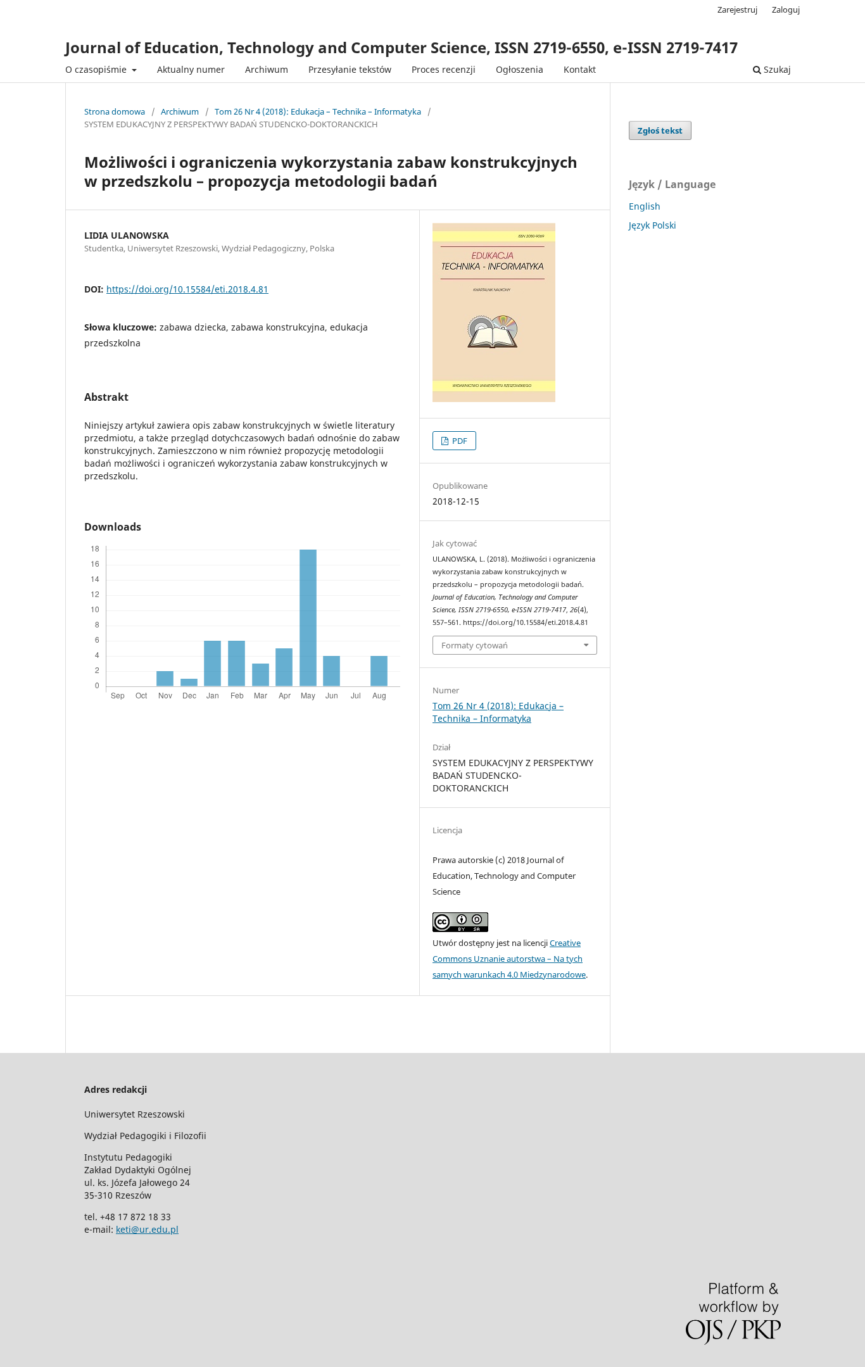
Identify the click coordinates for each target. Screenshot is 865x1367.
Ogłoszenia (519, 69)
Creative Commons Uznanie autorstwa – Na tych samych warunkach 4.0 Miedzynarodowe (509, 958)
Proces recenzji (444, 69)
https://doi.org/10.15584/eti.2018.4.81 (187, 289)
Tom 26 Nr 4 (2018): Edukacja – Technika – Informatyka (318, 111)
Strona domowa (114, 111)
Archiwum (266, 69)
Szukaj (776, 69)
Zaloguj (786, 9)
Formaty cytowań (474, 645)
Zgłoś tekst (660, 130)
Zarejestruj (737, 9)
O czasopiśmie (97, 69)
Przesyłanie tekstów (349, 69)
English (644, 206)
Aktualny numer (191, 69)
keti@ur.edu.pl (147, 1229)
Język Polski (652, 225)
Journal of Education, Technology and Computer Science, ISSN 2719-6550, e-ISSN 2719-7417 (401, 47)
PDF (458, 440)
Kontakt (580, 69)
